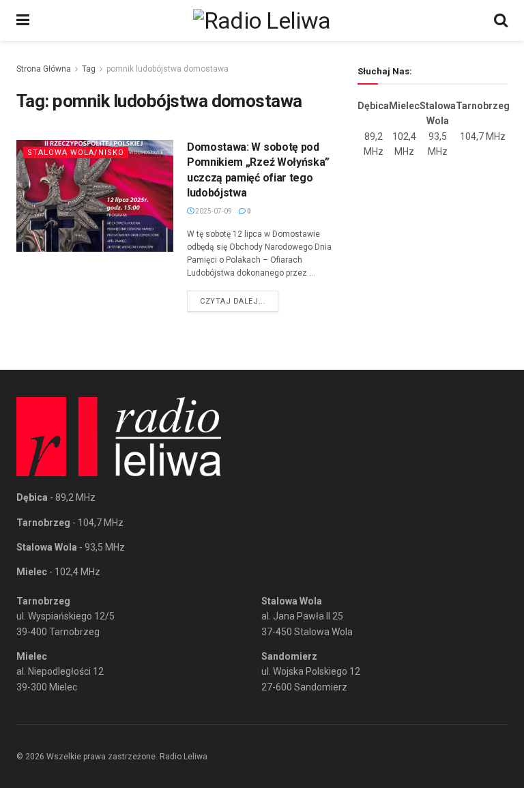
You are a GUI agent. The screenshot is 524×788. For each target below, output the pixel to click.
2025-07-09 (213, 211)
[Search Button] (501, 20)
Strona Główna (43, 69)
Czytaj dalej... (239, 301)
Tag (89, 69)
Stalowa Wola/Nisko (75, 152)
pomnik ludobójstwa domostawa (167, 69)
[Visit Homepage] (262, 20)
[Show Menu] (22, 20)
